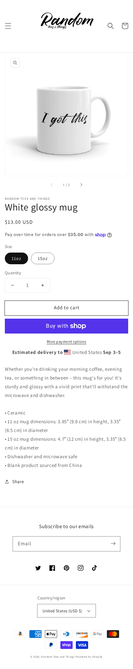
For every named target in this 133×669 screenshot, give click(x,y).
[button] (8, 26)
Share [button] (18, 481)
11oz (16, 258)
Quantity (13, 273)
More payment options (67, 341)
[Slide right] (81, 185)
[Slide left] (52, 185)
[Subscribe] (113, 544)
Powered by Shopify (89, 656)
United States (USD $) (62, 611)
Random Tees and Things (57, 656)
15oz (43, 258)
